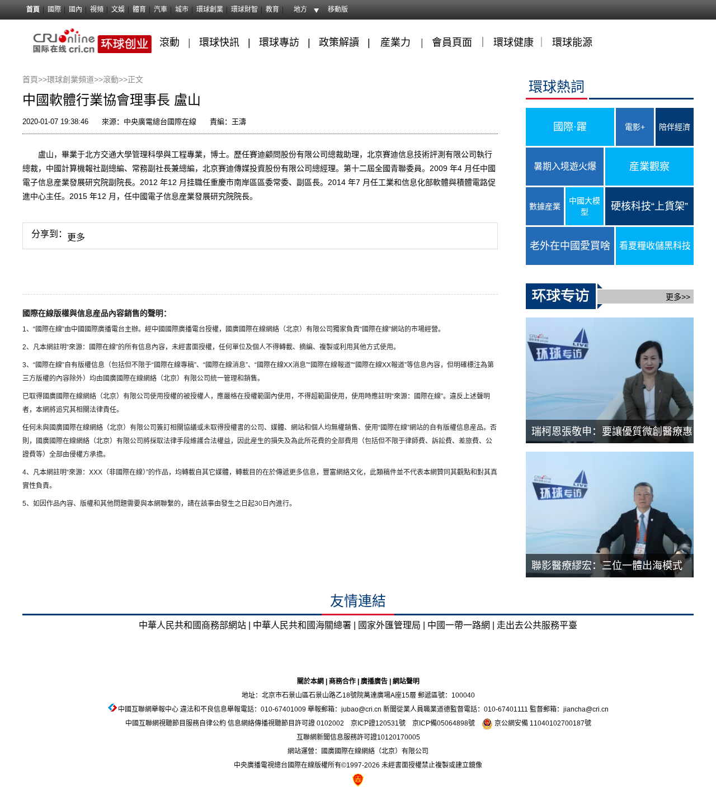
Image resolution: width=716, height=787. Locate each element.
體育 (139, 9)
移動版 (338, 9)
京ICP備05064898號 (443, 723)
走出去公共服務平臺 (537, 625)
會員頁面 (452, 42)
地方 (300, 9)
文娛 (118, 9)
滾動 (169, 42)
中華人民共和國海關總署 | (304, 625)
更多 (76, 237)
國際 (54, 9)
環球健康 (513, 42)
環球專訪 (279, 42)
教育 (272, 9)
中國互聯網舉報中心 (148, 709)
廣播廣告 (374, 681)
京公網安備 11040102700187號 (542, 723)
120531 (387, 723)
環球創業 (209, 9)
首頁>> (34, 79)
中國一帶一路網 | (460, 625)
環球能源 (572, 42)
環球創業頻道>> (75, 79)
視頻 (96, 9)
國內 (75, 9)
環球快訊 (219, 42)
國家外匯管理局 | (391, 625)
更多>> (678, 296)
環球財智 (244, 9)
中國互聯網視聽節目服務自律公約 (175, 723)
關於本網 (310, 681)
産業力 (395, 42)
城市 (182, 9)
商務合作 (342, 681)
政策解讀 (340, 42)
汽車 (160, 9)
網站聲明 (406, 681)
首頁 (33, 9)
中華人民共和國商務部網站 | (195, 625)
